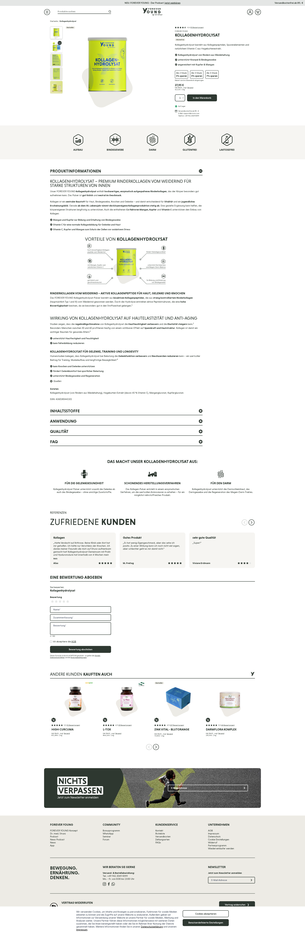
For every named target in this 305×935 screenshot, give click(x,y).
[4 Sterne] (64, 601)
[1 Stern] (52, 601)
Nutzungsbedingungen (79, 657)
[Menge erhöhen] (183, 98)
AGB (73, 641)
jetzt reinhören (172, 2)
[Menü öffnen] (47, 12)
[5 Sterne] (68, 601)
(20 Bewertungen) (125, 725)
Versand (190, 88)
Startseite (54, 21)
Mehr (55, 558)
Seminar (107, 836)
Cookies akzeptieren (205, 913)
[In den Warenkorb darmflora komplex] (208, 720)
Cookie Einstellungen (218, 839)
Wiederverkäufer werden (221, 848)
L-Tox (107, 729)
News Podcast (57, 839)
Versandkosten (162, 836)
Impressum (81, 929)
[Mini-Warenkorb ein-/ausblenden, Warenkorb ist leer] (257, 12)
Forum (106, 839)
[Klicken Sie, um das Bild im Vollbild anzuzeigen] (118, 68)
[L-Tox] (127, 700)
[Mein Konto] (250, 12)
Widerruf (212, 842)
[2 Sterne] (56, 601)
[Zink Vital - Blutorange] (178, 700)
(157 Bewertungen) (177, 725)
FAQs (158, 842)
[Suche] (110, 11)
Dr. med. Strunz (58, 833)
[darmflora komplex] (230, 700)
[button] (189, 27)
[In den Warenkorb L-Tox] (105, 720)
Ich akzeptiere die (64, 641)
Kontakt (159, 830)
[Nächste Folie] (251, 522)
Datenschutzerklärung (152, 926)
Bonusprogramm (111, 830)
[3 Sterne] (60, 601)
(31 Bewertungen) (73, 725)
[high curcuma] (75, 700)
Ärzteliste (160, 833)
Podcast (54, 836)
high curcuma (62, 729)
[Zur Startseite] (152, 12)
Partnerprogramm (217, 845)
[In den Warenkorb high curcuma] (53, 720)
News (53, 842)
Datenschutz (214, 836)
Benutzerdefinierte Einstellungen (205, 922)
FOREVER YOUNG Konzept (64, 830)
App (52, 845)
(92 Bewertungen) (197, 27)
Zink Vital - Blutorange (171, 729)
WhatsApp (108, 833)
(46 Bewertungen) (228, 725)
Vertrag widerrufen (237, 904)
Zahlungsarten (162, 839)
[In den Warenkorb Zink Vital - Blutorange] (156, 720)
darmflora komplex (221, 729)
